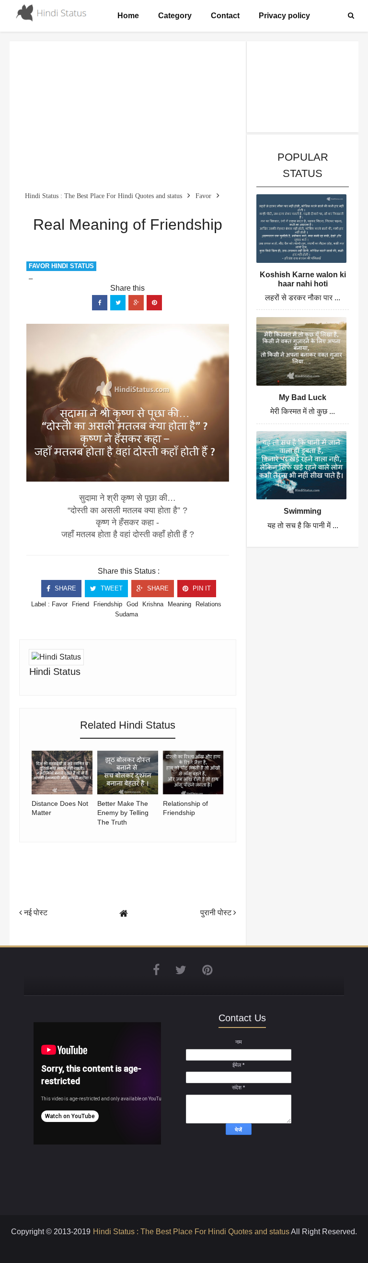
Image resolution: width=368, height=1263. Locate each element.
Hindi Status (54, 671)
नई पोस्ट (34, 913)
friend (80, 604)
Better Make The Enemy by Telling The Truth (123, 813)
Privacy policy (284, 16)
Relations (208, 604)
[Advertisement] (127, 118)
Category (175, 16)
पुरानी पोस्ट (216, 913)
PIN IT (201, 588)
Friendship (107, 604)
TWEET (111, 588)
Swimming (303, 511)
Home (128, 16)
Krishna (152, 604)
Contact (225, 16)
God (132, 604)
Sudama (126, 614)
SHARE (64, 588)
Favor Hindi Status (61, 266)
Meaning (179, 604)
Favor (60, 604)
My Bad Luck (302, 397)
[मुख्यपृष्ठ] (123, 914)
